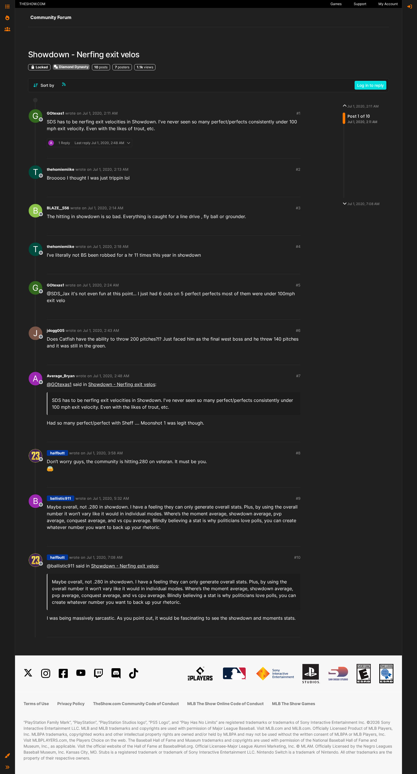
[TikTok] (133, 673)
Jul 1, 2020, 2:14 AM (105, 208)
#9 (298, 498)
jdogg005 (55, 330)
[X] (28, 673)
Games (336, 4)
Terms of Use (36, 703)
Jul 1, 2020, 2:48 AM (111, 376)
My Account (388, 4)
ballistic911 (60, 498)
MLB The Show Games (293, 703)
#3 (298, 208)
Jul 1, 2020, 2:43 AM (101, 330)
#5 (298, 285)
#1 (298, 113)
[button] (7, 755)
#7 (298, 376)
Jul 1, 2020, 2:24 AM (101, 285)
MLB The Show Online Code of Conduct (225, 703)
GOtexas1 (55, 113)
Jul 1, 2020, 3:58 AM (105, 453)
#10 (297, 557)
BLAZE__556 (58, 208)
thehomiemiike (60, 169)
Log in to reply (370, 85)
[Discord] (116, 673)
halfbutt (57, 453)
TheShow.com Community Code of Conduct (136, 703)
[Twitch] (98, 673)
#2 (298, 169)
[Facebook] (63, 673)
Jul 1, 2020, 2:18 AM (111, 246)
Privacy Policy (71, 703)
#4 (298, 246)
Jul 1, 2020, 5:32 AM (111, 498)
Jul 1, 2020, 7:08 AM (105, 557)
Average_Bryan (61, 376)
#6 (298, 330)
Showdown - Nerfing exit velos (121, 384)
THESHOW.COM (32, 4)
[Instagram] (45, 673)
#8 (298, 453)
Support (360, 4)
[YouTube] (80, 673)
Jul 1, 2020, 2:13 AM (111, 169)
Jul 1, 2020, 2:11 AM (100, 113)
